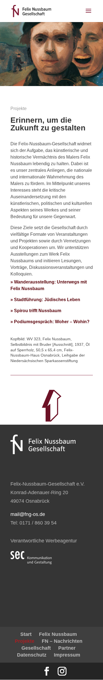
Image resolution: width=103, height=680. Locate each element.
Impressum (67, 655)
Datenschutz (31, 655)
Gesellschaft (36, 648)
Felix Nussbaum (58, 634)
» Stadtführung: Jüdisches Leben (45, 299)
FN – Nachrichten (62, 641)
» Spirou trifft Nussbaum (35, 310)
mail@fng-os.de (27, 514)
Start (26, 634)
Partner (67, 648)
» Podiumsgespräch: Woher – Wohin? (50, 321)
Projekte (24, 641)
